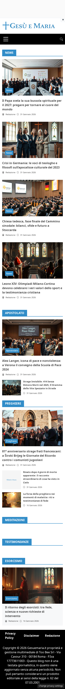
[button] (61, 39)
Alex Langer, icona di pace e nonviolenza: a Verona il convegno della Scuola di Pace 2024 (31, 365)
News (9, 90)
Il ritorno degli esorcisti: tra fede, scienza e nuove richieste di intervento (28, 611)
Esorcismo (11, 598)
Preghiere (13, 403)
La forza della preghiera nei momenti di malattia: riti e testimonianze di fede (39, 497)
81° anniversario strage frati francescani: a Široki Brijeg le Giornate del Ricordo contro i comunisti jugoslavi (31, 455)
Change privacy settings (51, 685)
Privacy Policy (10, 635)
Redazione (52, 636)
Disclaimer (31, 636)
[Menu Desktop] (5, 39)
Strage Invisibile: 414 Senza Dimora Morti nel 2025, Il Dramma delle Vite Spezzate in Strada (42, 385)
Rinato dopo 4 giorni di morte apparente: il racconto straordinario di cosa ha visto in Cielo (41, 477)
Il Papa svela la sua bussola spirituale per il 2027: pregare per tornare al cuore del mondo (32, 105)
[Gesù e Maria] (28, 26)
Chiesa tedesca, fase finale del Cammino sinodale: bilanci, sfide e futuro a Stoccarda (31, 225)
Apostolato (14, 313)
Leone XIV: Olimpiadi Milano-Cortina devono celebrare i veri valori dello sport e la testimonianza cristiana (32, 288)
